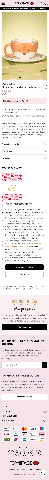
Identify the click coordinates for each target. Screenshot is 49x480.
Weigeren (24, 274)
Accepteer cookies (24, 267)
